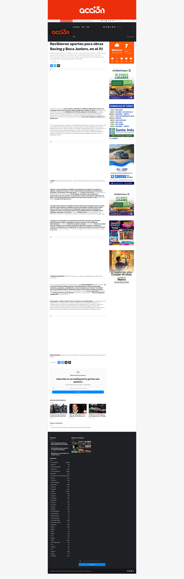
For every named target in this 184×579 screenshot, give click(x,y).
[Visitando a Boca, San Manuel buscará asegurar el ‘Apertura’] (75, 451)
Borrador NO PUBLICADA (59, 476)
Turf (52, 549)
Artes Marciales (56, 467)
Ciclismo (53, 480)
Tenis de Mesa (55, 542)
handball (53, 500)
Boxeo (53, 478)
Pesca (53, 533)
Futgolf (53, 496)
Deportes (54, 484)
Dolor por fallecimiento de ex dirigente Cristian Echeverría (91, 21)
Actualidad (54, 462)
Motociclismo (55, 516)
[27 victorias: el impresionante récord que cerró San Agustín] (88, 447)
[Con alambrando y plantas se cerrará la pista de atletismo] (75, 443)
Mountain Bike (55, 520)
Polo (52, 536)
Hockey (53, 502)
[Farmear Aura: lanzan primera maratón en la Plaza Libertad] (58, 408)
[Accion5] (92, 9)
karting (53, 509)
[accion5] (60, 31)
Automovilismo (76, 27)
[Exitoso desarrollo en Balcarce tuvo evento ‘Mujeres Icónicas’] (81, 451)
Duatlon (53, 487)
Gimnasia (53, 498)
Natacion (53, 524)
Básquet (53, 473)
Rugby (88, 27)
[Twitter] (55, 65)
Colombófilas (55, 482)
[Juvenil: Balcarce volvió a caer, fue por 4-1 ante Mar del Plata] (81, 443)
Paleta (53, 529)
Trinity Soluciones (87, 571)
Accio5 (73, 571)
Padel (52, 527)
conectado (69, 427)
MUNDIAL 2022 (56, 522)
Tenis (74, 36)
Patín (52, 531)
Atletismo (54, 469)
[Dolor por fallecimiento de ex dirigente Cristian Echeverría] (78, 408)
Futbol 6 (53, 493)
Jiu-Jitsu (53, 504)
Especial (53, 489)
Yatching (53, 556)
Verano (53, 551)
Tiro (52, 544)
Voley (52, 553)
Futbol (83, 27)
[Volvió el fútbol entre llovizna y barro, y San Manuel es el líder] (88, 451)
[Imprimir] (69, 362)
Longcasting (54, 513)
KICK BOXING (55, 511)
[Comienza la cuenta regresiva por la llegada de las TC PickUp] (97, 408)
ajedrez (53, 464)
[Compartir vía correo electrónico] (58, 65)
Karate (53, 507)
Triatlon (53, 547)
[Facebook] (51, 65)
